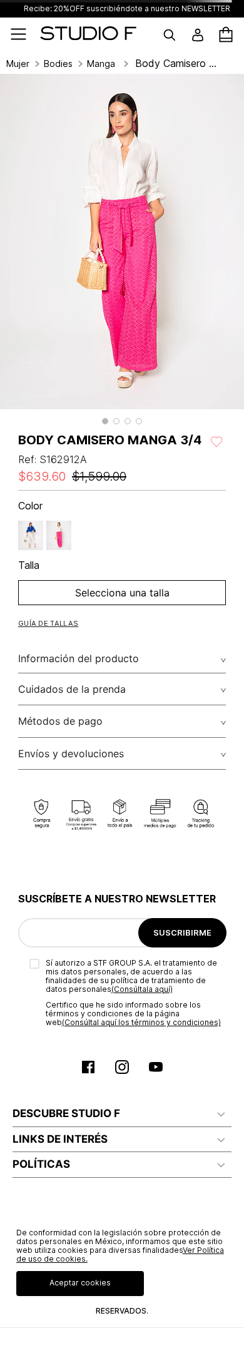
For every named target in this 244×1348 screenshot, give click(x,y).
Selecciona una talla (122, 592)
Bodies (58, 64)
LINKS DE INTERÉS (60, 1139)
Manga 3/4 (102, 64)
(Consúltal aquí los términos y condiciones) (141, 1022)
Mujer (17, 64)
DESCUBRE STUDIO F (66, 1113)
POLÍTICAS (41, 1164)
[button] (105, 421)
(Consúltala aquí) (142, 989)
